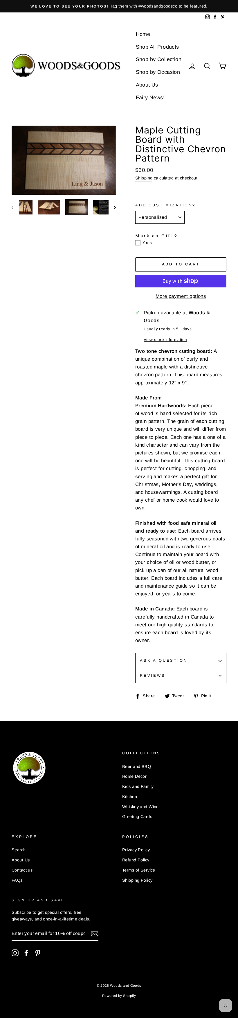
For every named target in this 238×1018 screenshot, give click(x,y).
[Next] (112, 207)
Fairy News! (150, 97)
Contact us (22, 870)
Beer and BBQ (136, 766)
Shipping (143, 178)
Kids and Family (138, 786)
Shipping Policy (137, 880)
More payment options (181, 296)
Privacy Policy (136, 850)
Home (143, 34)
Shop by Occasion (158, 72)
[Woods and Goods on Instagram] (15, 952)
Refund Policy (135, 860)
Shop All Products (157, 47)
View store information (165, 340)
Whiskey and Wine (140, 806)
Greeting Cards (137, 816)
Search (19, 850)
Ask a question (163, 660)
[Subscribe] (94, 934)
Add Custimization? (165, 205)
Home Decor (134, 776)
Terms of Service (138, 870)
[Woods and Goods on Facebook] (26, 952)
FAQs (17, 880)
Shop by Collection (159, 59)
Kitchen (129, 796)
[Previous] (15, 207)
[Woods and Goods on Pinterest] (37, 952)
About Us (147, 85)
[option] (119, 6)
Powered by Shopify (119, 996)
